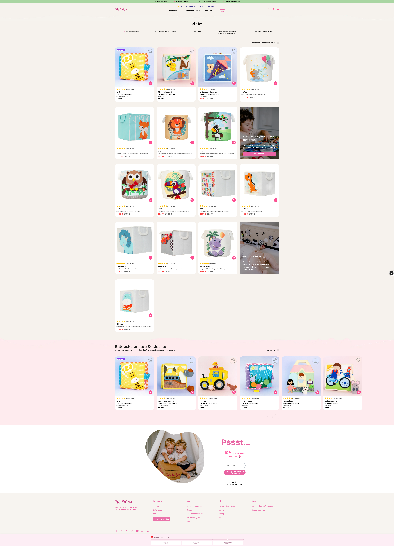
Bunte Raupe (246, 401)
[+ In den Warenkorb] (150, 83)
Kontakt (222, 518)
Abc (201, 209)
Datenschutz (158, 510)
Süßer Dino (245, 209)
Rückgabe (223, 514)
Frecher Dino (121, 266)
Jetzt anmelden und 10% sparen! (235, 472)
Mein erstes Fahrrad (333, 401)
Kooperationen (193, 510)
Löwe (160, 151)
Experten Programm (195, 514)
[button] (134, 89)
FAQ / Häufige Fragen (227, 506)
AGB (154, 514)
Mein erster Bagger (166, 401)
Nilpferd (119, 324)
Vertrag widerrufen (162, 519)
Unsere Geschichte (194, 506)
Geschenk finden (175, 11)
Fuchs (118, 151)
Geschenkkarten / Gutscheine (263, 506)
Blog (188, 522)
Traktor (203, 401)
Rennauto (162, 266)
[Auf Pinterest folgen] (132, 530)
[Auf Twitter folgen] (121, 530)
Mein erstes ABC (165, 92)
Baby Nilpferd (205, 266)
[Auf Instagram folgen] (126, 530)
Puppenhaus (288, 401)
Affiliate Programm (194, 518)
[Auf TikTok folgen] (142, 530)
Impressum (157, 506)
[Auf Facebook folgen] (116, 530)
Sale (222, 11)
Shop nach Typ (192, 11)
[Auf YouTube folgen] (137, 530)
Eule (118, 209)
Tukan (160, 209)
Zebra (202, 151)
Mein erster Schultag (208, 92)
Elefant (244, 92)
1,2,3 (118, 92)
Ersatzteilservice (258, 510)
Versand (222, 510)
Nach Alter (208, 11)
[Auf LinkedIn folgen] (147, 530)
